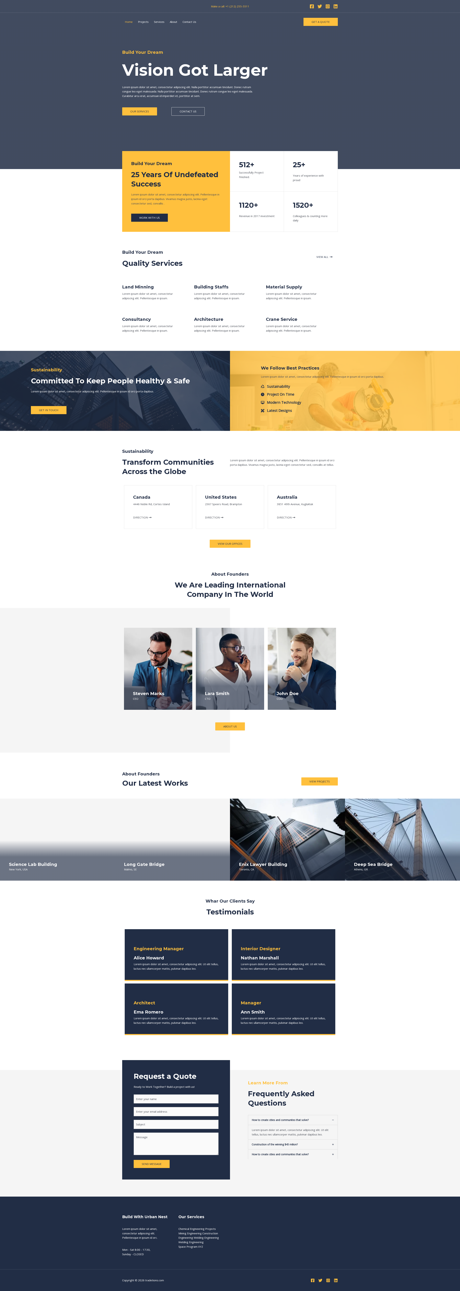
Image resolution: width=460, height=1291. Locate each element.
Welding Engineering (191, 1242)
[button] (139, 111)
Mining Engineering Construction (198, 1233)
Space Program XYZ (190, 1246)
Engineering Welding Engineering (198, 1237)
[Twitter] (320, 6)
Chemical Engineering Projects (197, 1229)
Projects (143, 22)
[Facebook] (312, 6)
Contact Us (189, 22)
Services (159, 22)
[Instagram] (327, 6)
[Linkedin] (335, 6)
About (173, 22)
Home (129, 22)
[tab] (293, 1127)
